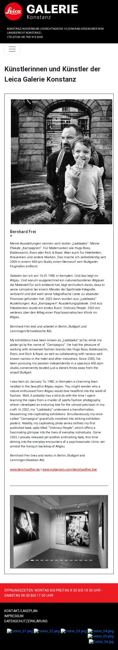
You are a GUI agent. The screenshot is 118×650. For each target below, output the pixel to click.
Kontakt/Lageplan (21, 611)
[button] (17, 531)
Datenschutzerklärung (26, 621)
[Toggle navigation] (12, 49)
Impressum (13, 616)
